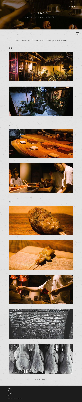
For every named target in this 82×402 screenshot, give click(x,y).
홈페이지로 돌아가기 (41, 379)
